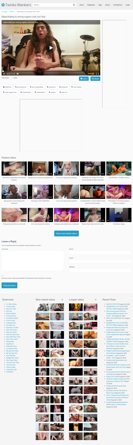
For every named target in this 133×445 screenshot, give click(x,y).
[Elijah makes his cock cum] (42, 353)
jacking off (52, 87)
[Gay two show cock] (90, 418)
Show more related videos (66, 233)
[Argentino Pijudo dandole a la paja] (57, 390)
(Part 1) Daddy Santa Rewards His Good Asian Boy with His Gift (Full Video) (117, 397)
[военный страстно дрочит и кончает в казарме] (42, 436)
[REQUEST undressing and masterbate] (57, 381)
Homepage (4, 11)
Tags (100, 5)
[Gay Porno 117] (76, 399)
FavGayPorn (117, 5)
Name (71, 249)
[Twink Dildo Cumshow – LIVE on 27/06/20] (42, 390)
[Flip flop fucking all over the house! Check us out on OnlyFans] (90, 344)
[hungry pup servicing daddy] (76, 353)
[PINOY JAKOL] (57, 326)
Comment (5, 249)
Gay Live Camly (11, 332)
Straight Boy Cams (12, 358)
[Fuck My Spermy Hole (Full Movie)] (90, 335)
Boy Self (9, 311)
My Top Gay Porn (12, 353)
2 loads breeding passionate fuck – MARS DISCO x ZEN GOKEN (117, 403)
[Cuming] (57, 335)
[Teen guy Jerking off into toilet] (42, 409)
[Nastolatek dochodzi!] (57, 436)
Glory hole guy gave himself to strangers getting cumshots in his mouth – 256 (116, 313)
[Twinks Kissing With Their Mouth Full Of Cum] (57, 353)
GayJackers (10, 341)
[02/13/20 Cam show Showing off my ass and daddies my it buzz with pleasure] (76, 316)
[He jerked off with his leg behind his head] (42, 418)
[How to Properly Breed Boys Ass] (76, 427)
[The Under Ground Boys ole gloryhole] (90, 353)
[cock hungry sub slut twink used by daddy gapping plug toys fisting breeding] (76, 307)
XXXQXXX (9, 372)
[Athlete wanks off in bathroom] (57, 399)
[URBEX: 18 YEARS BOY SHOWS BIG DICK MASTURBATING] (42, 372)
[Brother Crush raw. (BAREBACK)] (76, 436)
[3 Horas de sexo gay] (90, 316)
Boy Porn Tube (11, 309)
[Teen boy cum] (42, 399)
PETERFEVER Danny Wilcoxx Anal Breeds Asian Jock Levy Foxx (118, 366)
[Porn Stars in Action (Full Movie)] (90, 390)
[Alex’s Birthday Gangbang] (90, 427)
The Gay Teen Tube (12, 362)
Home (82, 5)
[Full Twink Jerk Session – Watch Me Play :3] (57, 362)
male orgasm (77, 87)
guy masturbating (37, 87)
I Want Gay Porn (11, 346)
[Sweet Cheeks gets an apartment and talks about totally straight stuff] (90, 326)
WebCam (12, 11)
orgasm (53, 92)
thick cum (64, 92)
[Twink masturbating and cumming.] (42, 381)
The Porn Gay (10, 365)
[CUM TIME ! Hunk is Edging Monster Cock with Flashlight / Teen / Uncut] (57, 372)
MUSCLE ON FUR (112, 304)
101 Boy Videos (11, 304)
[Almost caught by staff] (42, 344)
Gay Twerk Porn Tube (13, 337)
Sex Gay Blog (10, 355)
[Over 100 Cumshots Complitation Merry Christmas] (90, 399)
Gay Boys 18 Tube (12, 327)
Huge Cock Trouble (112, 376)
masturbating (26, 92)
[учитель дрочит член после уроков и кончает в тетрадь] (42, 335)
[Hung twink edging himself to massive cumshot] (57, 409)
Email (71, 258)
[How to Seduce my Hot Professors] (90, 362)
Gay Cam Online (11, 330)
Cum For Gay (10, 320)
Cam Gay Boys (11, 316)
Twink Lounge (10, 367)
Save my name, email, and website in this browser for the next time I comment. (27, 278)
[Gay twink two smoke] (57, 344)
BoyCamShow (11, 313)
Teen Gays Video (11, 360)
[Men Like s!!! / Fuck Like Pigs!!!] (76, 344)
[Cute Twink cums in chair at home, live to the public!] (42, 326)
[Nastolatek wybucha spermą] (57, 316)
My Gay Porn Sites (12, 351)
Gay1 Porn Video (11, 339)
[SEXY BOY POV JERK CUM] (57, 307)
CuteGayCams (11, 323)
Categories (91, 5)
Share (96, 78)
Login (128, 5)
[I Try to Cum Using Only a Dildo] (76, 390)
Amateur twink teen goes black (116, 386)
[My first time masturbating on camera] (57, 418)
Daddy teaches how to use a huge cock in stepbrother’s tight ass (117, 333)
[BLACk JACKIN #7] (90, 372)
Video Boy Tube (11, 369)
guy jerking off (21, 87)
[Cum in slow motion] (57, 427)
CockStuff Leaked (12, 318)
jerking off (64, 87)
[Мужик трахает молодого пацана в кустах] (42, 307)
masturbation (40, 92)
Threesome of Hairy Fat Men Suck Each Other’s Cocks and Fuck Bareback (117, 346)
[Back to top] (127, 438)
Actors (107, 5)
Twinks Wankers (18, 5)
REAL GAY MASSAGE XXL (115, 318)
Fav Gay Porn (10, 325)
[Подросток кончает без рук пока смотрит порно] (42, 316)
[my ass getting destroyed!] (90, 436)
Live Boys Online (11, 348)
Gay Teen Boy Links (12, 334)
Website (71, 267)
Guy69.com (10, 344)
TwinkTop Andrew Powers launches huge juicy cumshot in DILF (118, 380)
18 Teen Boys (10, 306)
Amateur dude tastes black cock (116, 360)
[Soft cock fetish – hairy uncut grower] (42, 427)
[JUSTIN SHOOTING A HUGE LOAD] (42, 362)
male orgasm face (11, 92)
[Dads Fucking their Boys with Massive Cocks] (76, 362)
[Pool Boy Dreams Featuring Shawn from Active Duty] (90, 409)
